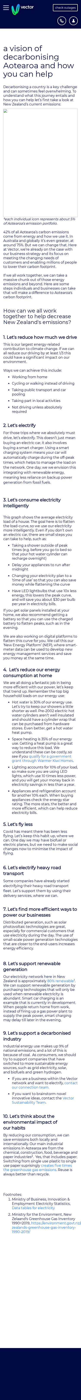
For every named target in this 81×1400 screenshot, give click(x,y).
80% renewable (60, 981)
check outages (65, 7)
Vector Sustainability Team (43, 1100)
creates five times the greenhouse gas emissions (37, 1167)
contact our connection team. (45, 1085)
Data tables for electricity (33, 1208)
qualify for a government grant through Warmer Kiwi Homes (42, 758)
